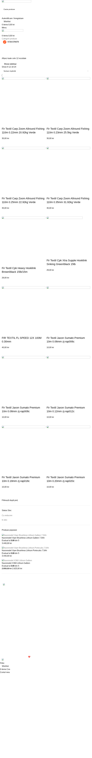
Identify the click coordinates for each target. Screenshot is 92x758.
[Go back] (5, 47)
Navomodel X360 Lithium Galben (16, 563)
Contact (66, 638)
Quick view (5, 124)
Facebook (67, 624)
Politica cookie (38, 636)
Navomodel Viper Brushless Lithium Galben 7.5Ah (23, 538)
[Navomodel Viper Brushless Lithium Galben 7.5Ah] (24, 535)
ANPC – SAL (38, 654)
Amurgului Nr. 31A (9, 629)
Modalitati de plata (40, 640)
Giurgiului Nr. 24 (9, 624)
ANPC (35, 649)
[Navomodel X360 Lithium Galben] (17, 560)
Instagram (67, 629)
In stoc (4, 520)
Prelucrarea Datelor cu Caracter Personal (42, 630)
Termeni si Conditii (40, 624)
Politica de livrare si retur (42, 645)
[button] (23, 143)
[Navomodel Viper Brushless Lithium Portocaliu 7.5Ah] (25, 548)
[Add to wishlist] (11, 124)
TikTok (66, 633)
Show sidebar (10, 64)
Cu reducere (7, 515)
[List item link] (23, 605)
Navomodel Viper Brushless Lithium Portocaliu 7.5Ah (24, 550)
